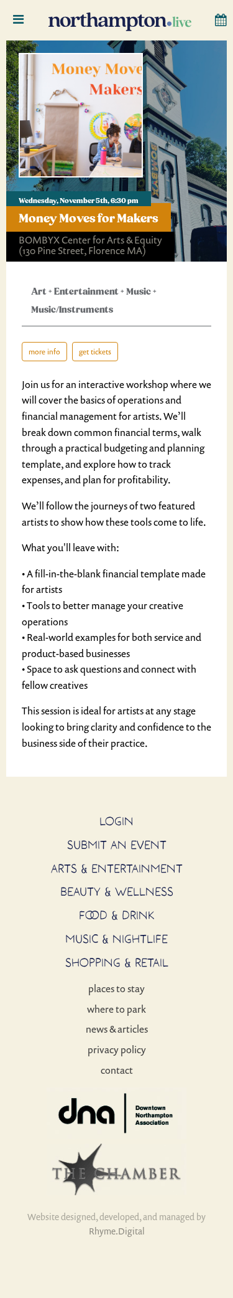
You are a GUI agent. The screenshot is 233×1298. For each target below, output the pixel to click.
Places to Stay (116, 988)
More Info (44, 351)
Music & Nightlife (116, 938)
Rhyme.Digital (117, 1231)
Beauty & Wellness (116, 891)
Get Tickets (95, 351)
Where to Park (116, 1009)
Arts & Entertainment (117, 868)
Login (116, 820)
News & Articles (117, 1029)
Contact (117, 1070)
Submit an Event (117, 844)
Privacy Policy (117, 1049)
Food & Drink (117, 914)
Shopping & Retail (116, 962)
